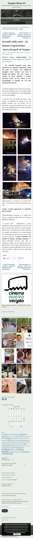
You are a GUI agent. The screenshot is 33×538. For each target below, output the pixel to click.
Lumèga (28, 442)
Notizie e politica (15, 27)
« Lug (11, 426)
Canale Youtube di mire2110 (8, 475)
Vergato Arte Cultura (15, 452)
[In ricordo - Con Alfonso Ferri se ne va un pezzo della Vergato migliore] (24, 340)
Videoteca (25, 451)
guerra (28, 440)
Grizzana (23, 440)
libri (12, 442)
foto (8, 54)
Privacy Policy (5, 520)
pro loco (4, 448)
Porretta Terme (27, 446)
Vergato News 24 (16, 3)
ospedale (4, 446)
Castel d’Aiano (19, 436)
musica (24, 444)
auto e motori (11, 434)
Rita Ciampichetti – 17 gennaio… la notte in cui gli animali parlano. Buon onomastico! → (24, 35)
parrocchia (11, 446)
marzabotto (9, 444)
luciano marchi (17, 442)
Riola (8, 448)
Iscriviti (4, 510)
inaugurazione (4, 442)
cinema (29, 436)
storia (15, 450)
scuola (21, 447)
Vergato (22, 52)
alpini (3, 434)
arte (5, 434)
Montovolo (19, 444)
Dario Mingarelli (15, 438)
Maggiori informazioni (20, 532)
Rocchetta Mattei (14, 447)
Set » (21, 426)
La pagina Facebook (8, 311)
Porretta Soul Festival (19, 446)
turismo (20, 449)
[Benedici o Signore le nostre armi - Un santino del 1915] (9, 386)
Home (9, 27)
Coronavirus (6, 438)
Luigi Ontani (23, 442)
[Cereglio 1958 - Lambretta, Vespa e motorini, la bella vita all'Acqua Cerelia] (24, 355)
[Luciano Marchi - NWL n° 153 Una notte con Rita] (24, 371)
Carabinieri (4, 54)
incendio (11, 54)
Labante (9, 442)
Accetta (17, 534)
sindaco (5, 449)
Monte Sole (14, 444)
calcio (16, 434)
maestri (4, 444)
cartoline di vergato (11, 436)
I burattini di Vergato (6, 477)
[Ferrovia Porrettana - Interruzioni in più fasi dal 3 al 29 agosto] (24, 386)
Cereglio (26, 436)
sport (12, 449)
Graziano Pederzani (16, 440)
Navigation (16, 20)
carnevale (5, 436)
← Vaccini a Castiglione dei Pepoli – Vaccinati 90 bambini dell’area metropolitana (8, 35)
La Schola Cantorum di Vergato (9, 517)
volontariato (7, 453)
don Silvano (22, 438)
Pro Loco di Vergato (6, 479)
